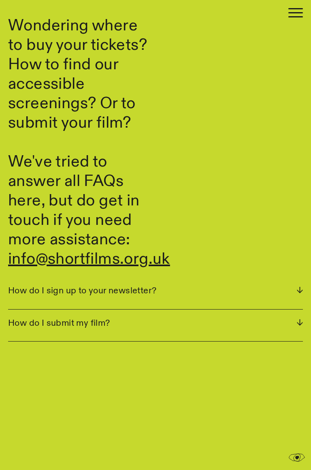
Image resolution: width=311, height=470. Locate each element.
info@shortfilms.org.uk (89, 259)
